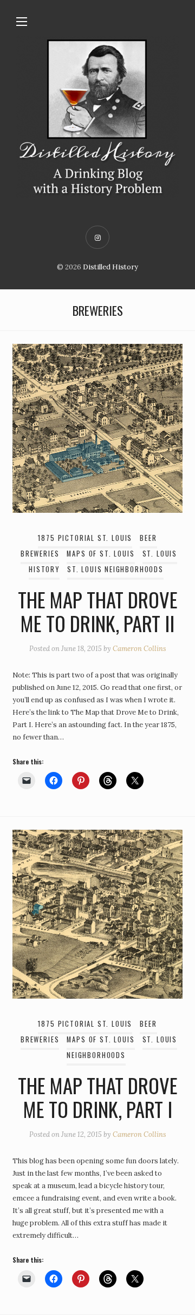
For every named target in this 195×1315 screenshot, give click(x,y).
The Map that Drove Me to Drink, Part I (98, 1097)
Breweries (40, 553)
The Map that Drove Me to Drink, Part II (98, 611)
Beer (148, 538)
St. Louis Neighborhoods (115, 569)
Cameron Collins (139, 648)
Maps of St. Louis (100, 553)
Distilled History (110, 267)
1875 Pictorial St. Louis (85, 538)
